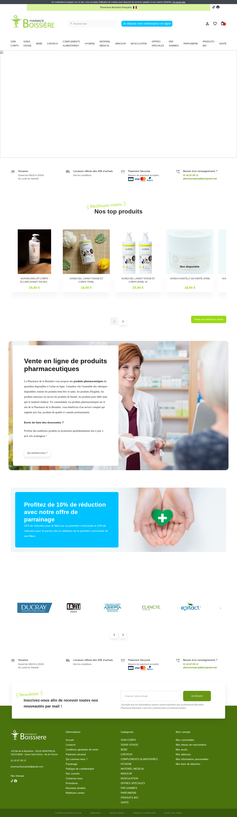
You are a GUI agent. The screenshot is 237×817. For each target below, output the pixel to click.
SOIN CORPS (15, 43)
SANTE (222, 43)
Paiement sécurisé (76, 754)
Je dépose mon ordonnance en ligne (147, 23)
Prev (114, 634)
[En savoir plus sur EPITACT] (190, 607)
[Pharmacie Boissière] (32, 21)
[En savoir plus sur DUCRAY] (34, 607)
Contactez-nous (74, 778)
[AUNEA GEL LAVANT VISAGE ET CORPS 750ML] (86, 253)
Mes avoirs (182, 749)
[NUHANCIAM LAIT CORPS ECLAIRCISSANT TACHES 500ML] (34, 253)
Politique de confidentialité (80, 768)
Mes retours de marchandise (191, 744)
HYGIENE (90, 43)
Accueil (70, 740)
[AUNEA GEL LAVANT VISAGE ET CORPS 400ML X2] (138, 253)
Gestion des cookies (173, 813)
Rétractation (95, 813)
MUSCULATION (139, 43)
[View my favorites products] (213, 23)
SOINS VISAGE (27, 43)
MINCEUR (120, 43)
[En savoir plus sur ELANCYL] (151, 607)
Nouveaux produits (76, 788)
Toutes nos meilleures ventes (208, 319)
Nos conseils (73, 773)
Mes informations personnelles (192, 759)
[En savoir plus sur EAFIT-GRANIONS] (73, 607)
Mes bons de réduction (188, 764)
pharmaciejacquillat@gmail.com (27, 766)
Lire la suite (157, 7)
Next (123, 634)
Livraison (70, 744)
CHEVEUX (52, 43)
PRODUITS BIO (208, 43)
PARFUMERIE (190, 43)
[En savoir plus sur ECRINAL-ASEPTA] (112, 607)
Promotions (72, 783)
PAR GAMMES (174, 43)
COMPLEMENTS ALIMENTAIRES (71, 43)
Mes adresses (183, 754)
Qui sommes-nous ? (37, 453)
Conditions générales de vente (82, 749)
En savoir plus (179, 2)
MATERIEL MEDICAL (105, 43)
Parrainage (71, 764)
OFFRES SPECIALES (158, 43)
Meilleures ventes (75, 792)
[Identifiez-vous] (199, 23)
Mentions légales (117, 813)
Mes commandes (185, 740)
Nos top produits (118, 208)
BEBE (39, 43)
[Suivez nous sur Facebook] (213, 7)
